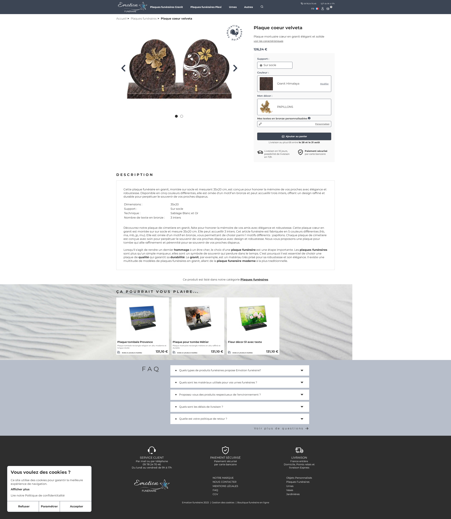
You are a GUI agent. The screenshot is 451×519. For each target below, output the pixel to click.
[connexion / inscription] (322, 8)
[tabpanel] (179, 69)
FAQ (215, 490)
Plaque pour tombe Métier (191, 342)
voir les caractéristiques (268, 41)
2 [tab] (182, 116)
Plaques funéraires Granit (166, 7)
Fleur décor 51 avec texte (245, 342)
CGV (215, 494)
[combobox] (315, 9)
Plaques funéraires (144, 18)
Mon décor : (264, 95)
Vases (289, 490)
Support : (263, 58)
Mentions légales (225, 486)
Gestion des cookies (223, 502)
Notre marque (223, 477)
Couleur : (263, 72)
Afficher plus (20, 489)
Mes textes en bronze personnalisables (282, 118)
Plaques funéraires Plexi (205, 7)
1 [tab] (176, 116)
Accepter (76, 506)
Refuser (24, 506)
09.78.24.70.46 (310, 3)
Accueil (121, 18)
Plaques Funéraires (298, 481)
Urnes (233, 7)
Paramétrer (49, 506)
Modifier (324, 83)
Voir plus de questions (279, 428)
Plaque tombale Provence (135, 342)
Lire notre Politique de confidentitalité (38, 495)
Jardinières (293, 494)
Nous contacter (224, 481)
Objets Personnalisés (299, 477)
